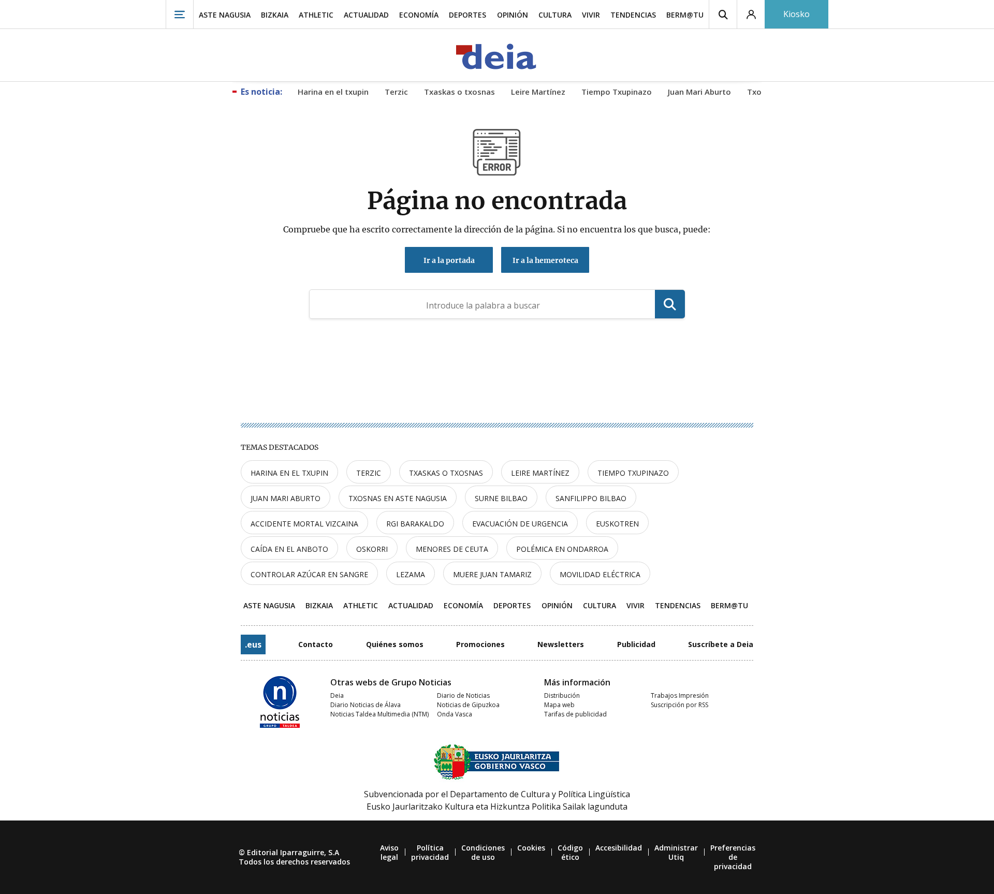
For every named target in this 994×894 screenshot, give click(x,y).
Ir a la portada (449, 260)
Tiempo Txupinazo (633, 473)
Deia (337, 695)
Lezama (410, 574)
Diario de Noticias (463, 695)
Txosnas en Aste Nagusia (397, 498)
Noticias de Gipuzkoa (468, 704)
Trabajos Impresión (680, 695)
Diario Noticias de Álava (365, 704)
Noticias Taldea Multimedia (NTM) (379, 714)
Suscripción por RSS (679, 704)
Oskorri (372, 549)
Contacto (315, 644)
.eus (253, 644)
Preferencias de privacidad (732, 857)
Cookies (531, 848)
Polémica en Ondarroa (562, 549)
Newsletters (560, 644)
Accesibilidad (618, 848)
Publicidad (636, 644)
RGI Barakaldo (415, 524)
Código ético (570, 852)
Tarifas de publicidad (575, 714)
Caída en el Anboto (289, 549)
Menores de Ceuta (452, 549)
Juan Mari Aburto (285, 498)
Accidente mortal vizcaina (304, 524)
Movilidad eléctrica (600, 574)
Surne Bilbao (501, 498)
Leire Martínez (540, 473)
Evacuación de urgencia (520, 524)
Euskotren (617, 524)
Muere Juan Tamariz (492, 574)
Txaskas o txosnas (446, 473)
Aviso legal (389, 852)
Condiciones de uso (483, 852)
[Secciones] (180, 14)
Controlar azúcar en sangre (309, 574)
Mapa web (559, 704)
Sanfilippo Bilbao (591, 498)
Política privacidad (430, 852)
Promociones (480, 644)
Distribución (562, 695)
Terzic (368, 473)
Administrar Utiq (676, 852)
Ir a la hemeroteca (545, 260)
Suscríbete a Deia (720, 644)
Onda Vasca (454, 714)
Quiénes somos (394, 644)
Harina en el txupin (289, 473)
